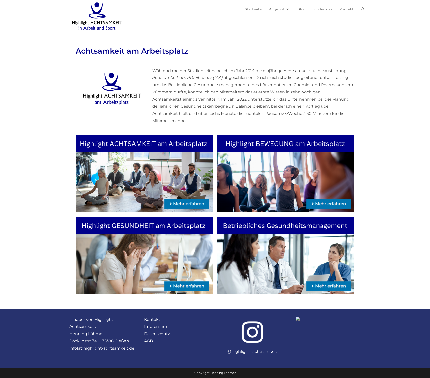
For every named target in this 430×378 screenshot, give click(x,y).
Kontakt (152, 319)
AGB (148, 341)
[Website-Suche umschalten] (362, 9)
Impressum (155, 326)
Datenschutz (157, 333)
